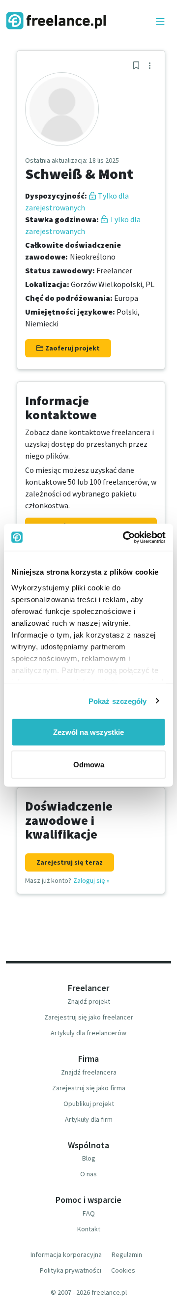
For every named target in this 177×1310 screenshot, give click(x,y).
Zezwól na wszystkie (88, 732)
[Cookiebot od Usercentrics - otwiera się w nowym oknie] (125, 537)
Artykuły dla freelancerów (88, 1032)
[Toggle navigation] (160, 22)
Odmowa (88, 764)
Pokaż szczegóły (117, 701)
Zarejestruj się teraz (69, 862)
